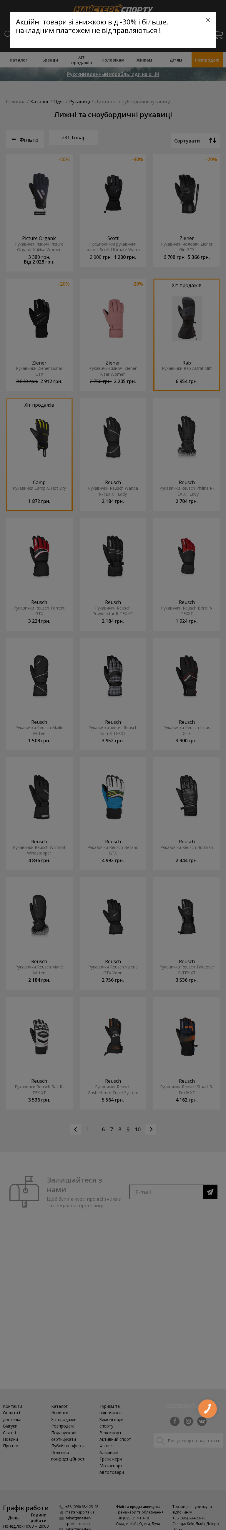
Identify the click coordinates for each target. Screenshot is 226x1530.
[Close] (208, 20)
